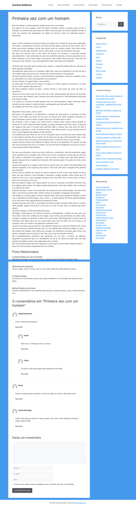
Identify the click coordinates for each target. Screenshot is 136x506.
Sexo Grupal (101, 71)
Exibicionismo (101, 51)
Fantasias (100, 54)
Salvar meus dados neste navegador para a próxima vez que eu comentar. (44, 484)
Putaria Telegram (103, 187)
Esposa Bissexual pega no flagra (109, 134)
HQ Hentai (100, 223)
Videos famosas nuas (104, 218)
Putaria (99, 67)
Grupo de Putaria (63, 5)
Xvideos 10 (100, 197)
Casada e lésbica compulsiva (107, 169)
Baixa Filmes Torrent (104, 190)
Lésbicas (99, 64)
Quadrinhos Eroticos (104, 210)
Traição (99, 74)
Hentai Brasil (101, 220)
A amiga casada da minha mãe (108, 137)
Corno (98, 47)
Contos (50, 5)
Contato (119, 5)
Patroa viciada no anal (105, 162)
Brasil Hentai (101, 235)
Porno (98, 202)
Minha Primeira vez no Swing (23, 288)
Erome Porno (101, 215)
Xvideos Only (101, 225)
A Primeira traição (19, 276)
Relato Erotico (101, 195)
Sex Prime (100, 208)
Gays (98, 57)
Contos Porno (101, 44)
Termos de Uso (106, 5)
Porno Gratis (101, 205)
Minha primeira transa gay (22, 266)
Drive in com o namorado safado (109, 159)
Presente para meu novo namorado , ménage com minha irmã (108, 104)
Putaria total (101, 213)
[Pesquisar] (121, 24)
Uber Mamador (102, 165)
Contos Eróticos (22, 4)
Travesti (99, 78)
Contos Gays (93, 5)
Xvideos (99, 233)
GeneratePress (80, 503)
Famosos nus (101, 230)
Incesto (99, 61)
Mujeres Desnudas (103, 228)
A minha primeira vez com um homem (27, 257)
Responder (19, 327)
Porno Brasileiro (102, 200)
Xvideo (98, 192)
